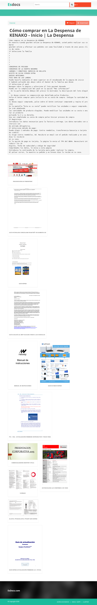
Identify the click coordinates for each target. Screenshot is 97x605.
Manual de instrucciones (22, 386)
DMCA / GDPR (76, 602)
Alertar (86, 602)
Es (14, 4)
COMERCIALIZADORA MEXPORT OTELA (22, 463)
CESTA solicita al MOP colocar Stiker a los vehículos (27, 334)
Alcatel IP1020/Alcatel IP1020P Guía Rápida (23, 519)
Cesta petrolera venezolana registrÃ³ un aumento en (27, 232)
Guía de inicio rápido (55, 386)
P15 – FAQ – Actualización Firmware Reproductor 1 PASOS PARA (30, 437)
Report (71, 23)
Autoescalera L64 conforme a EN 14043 (55, 488)
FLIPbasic (23, 493)
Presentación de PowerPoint (22, 181)
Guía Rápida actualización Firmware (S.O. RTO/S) (25, 570)
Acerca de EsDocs (63, 602)
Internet (12, 23)
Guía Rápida (23, 283)
